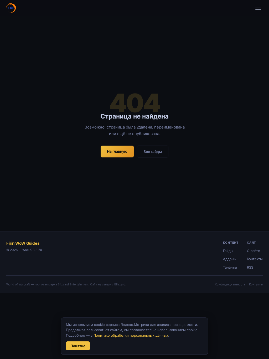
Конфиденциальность (230, 284)
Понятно (77, 346)
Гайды (228, 251)
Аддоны (229, 259)
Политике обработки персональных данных (131, 335)
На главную (117, 151)
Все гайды (152, 151)
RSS (250, 267)
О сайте (253, 251)
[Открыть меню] (258, 8)
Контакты (255, 259)
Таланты (230, 267)
